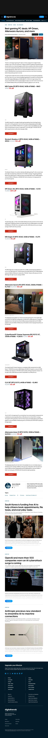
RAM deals (15, 79)
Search (46, 17)
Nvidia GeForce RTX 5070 (37, 418)
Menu (2, 17)
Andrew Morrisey (15, 34)
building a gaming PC (25, 77)
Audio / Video (10, 683)
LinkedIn (19, 673)
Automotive (10, 689)
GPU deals (10, 79)
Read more (8, 547)
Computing (10, 679)
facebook (12, 487)
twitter (14, 487)
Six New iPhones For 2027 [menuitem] (20, 20)
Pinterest (17, 673)
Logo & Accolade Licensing (13, 701)
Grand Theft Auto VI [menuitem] (10, 20)
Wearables (30, 679)
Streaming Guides (31, 683)
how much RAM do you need (35, 125)
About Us (9, 694)
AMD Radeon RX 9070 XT (25, 369)
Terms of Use (7, 725)
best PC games (28, 82)
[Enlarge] (41, 92)
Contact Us (10, 696)
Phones (9, 678)
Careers (6, 719)
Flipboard (22, 673)
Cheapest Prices (12, 495)
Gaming (6, 495)
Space (29, 681)
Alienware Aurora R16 (12, 317)
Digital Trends (7, 18)
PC (17, 495)
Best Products (31, 685)
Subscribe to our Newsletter (33, 694)
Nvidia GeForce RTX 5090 (22, 468)
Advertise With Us (11, 698)
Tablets (29, 678)
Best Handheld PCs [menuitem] (36, 20)
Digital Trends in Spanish (32, 700)
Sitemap (17, 723)
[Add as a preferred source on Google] (35, 34)
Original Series (31, 689)
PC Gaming (22, 495)
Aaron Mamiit (8, 34)
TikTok (15, 673)
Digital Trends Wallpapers (32, 698)
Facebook (5, 673)
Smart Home (10, 685)
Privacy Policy (18, 719)
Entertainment (10, 687)
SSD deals (22, 79)
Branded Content (31, 696)
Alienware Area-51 (11, 465)
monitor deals (21, 80)
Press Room (17, 721)
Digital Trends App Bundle (33, 701)
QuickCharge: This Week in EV (31, 495)
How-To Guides (31, 687)
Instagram (7, 673)
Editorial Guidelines (11, 700)
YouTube (12, 673)
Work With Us (7, 721)
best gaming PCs (10, 69)
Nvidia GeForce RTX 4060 (35, 124)
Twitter (10, 673)
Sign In (41, 16)
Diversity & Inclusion (8, 723)
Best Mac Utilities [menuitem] (29, 20)
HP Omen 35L (10, 221)
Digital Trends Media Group (11, 730)
